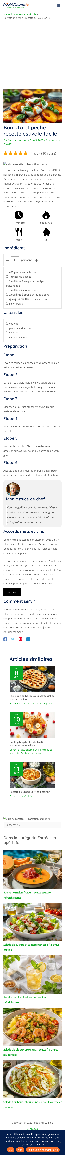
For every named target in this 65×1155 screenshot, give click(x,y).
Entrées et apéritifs (21, 703)
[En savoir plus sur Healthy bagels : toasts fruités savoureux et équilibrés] (32, 724)
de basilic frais (28, 299)
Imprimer (12, 592)
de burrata (23, 272)
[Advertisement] (32, 55)
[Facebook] (5, 639)
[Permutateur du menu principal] (58, 5)
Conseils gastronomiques (24, 749)
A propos (32, 1129)
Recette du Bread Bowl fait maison (30, 791)
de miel (24, 290)
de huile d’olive (29, 294)
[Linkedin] (28, 639)
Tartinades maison (31, 753)
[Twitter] (13, 639)
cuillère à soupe (18, 337)
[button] (26, 164)
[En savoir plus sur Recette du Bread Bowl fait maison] (32, 774)
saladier (14, 332)
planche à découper (20, 328)
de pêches (20, 276)
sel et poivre (16, 303)
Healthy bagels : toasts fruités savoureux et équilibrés (27, 744)
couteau (14, 323)
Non (20, 1149)
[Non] (60, 1142)
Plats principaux (42, 703)
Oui (11, 1149)
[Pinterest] (20, 639)
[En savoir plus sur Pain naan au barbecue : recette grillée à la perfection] (32, 678)
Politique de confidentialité (43, 1149)
